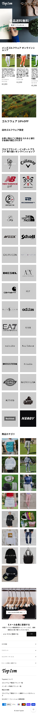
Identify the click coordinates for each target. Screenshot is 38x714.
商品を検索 (5, 690)
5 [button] (29, 42)
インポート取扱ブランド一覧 (11, 686)
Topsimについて (7, 679)
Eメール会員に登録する (9, 663)
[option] (19, 21)
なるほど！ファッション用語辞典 (13, 699)
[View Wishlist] (22, 3)
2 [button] (14, 42)
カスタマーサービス (8, 656)
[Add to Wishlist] (13, 56)
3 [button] (19, 42)
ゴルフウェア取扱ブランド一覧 (12, 683)
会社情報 (4, 644)
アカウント (5, 650)
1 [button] (8, 42)
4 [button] (24, 42)
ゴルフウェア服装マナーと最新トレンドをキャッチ (18, 694)
